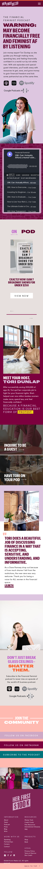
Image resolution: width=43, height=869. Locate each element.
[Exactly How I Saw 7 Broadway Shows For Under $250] (21, 256)
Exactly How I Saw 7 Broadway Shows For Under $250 (21, 282)
